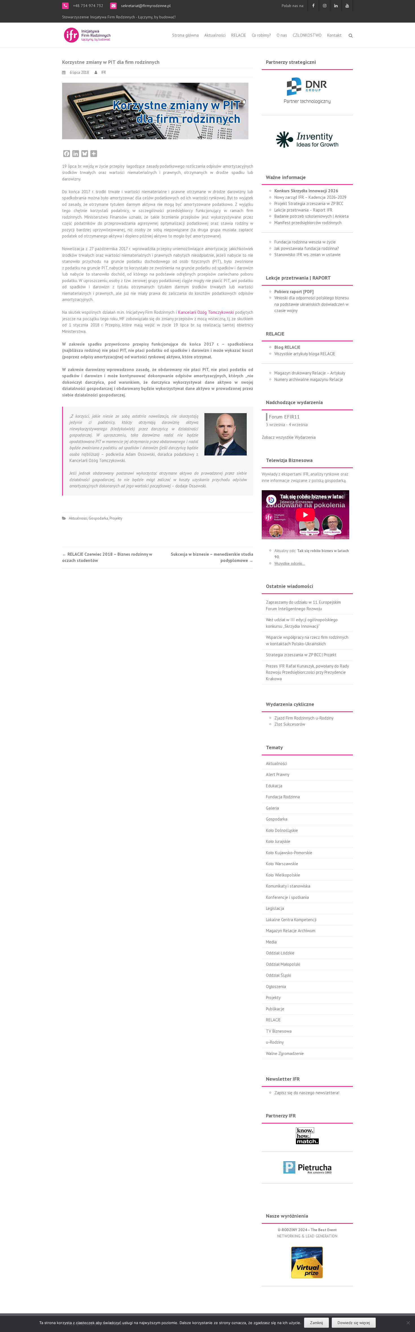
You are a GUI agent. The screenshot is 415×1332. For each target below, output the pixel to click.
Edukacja (274, 785)
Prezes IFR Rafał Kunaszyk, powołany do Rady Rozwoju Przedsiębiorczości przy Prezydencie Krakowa (307, 672)
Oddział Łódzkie (280, 953)
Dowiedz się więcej (354, 1322)
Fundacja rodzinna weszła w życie (305, 242)
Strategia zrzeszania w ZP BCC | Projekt (301, 654)
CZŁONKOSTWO (307, 35)
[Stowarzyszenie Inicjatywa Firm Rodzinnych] (87, 34)
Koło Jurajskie (278, 841)
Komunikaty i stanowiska (288, 886)
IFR (103, 72)
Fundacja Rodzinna (283, 796)
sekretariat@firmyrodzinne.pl (145, 5)
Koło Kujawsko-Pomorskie (289, 852)
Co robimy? (261, 35)
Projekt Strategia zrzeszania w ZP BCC (308, 203)
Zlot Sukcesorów (289, 724)
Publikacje (275, 1008)
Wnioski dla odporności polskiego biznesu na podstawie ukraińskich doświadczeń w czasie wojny (311, 304)
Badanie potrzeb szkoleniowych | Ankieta (311, 216)
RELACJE (238, 35)
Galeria (272, 808)
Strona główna (185, 35)
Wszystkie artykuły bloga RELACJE (304, 353)
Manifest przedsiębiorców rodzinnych (308, 222)
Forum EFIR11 (284, 416)
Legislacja (275, 908)
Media (271, 942)
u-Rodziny (275, 1042)
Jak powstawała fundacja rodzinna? (306, 248)
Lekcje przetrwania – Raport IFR (303, 210)
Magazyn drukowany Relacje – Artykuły (309, 373)
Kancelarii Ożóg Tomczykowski (206, 312)
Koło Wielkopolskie (283, 875)
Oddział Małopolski (283, 964)
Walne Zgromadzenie (285, 1053)
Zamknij (316, 1322)
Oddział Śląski (278, 975)
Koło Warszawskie (282, 863)
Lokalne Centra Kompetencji (291, 919)
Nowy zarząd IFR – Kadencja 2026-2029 (310, 197)
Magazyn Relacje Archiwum (290, 930)
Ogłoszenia (276, 986)
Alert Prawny (277, 774)
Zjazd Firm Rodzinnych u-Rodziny (303, 718)
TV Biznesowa (279, 1031)
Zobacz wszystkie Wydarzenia (289, 437)
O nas (282, 35)
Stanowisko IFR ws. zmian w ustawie (307, 254)
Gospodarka (98, 518)
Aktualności (215, 35)
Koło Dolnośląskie (282, 830)
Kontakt (334, 35)
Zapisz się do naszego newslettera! (306, 1092)
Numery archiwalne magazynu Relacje (308, 379)
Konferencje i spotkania (287, 897)
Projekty (116, 518)
